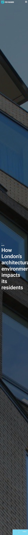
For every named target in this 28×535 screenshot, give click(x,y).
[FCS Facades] (7, 2)
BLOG (2, 245)
